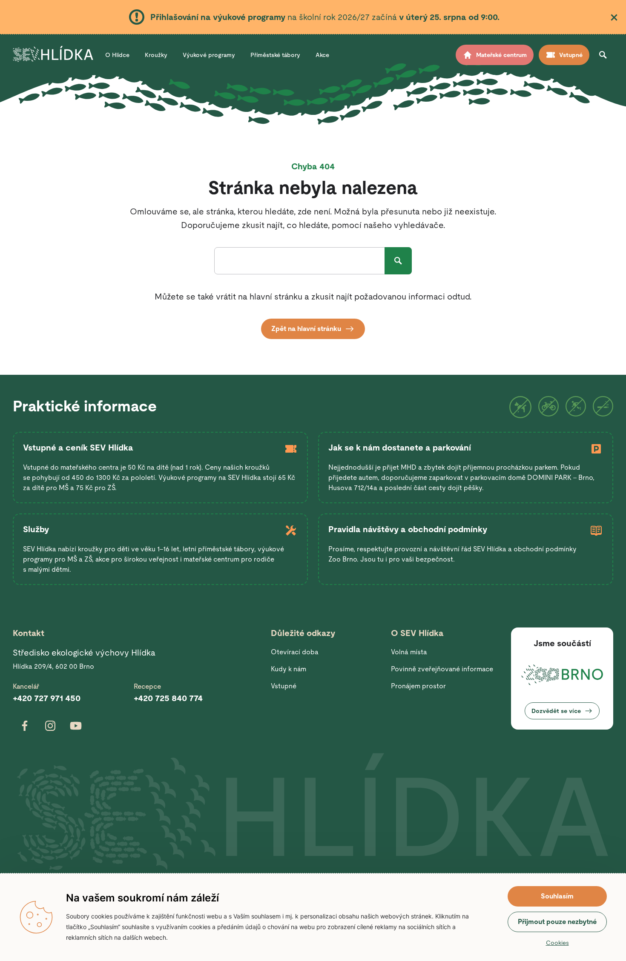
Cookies (557, 942)
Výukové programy (209, 54)
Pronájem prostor (418, 686)
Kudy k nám (288, 669)
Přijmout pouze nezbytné (557, 922)
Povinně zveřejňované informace (442, 669)
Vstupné (283, 686)
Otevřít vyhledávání (603, 55)
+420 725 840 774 (168, 698)
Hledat (398, 260)
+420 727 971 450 (46, 698)
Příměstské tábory (275, 54)
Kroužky (156, 54)
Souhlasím (557, 896)
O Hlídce (117, 54)
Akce (322, 54)
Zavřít (614, 17)
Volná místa (409, 652)
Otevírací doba (295, 652)
